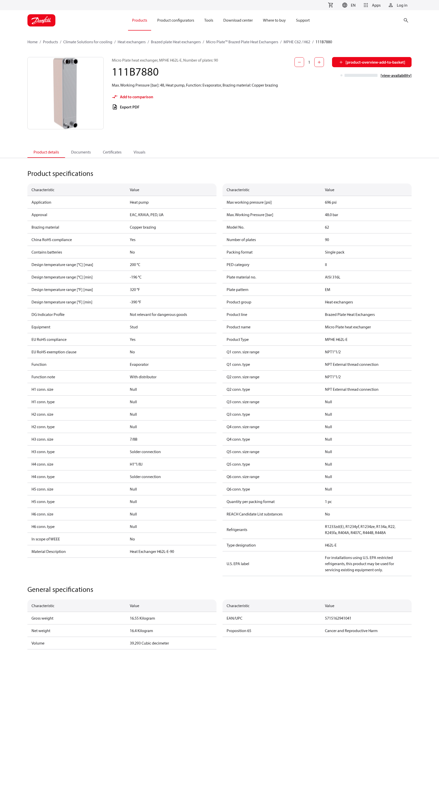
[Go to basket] (330, 5)
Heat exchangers (132, 41)
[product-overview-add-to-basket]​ (375, 62)
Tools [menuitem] (208, 20)
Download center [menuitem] (238, 20)
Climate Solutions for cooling (87, 41)
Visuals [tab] (139, 152)
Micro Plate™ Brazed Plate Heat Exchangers (242, 41)
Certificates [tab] (112, 152)
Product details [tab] (46, 152)
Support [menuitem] (303, 20)
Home (32, 41)
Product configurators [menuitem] (175, 20)
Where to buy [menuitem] (274, 20)
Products (50, 41)
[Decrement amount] (299, 62)
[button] (348, 5)
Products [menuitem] (139, 20)
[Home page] (41, 20)
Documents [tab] (81, 152)
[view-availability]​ (396, 75)
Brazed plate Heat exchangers (176, 41)
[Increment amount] (319, 62)
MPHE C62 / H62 (297, 41)
